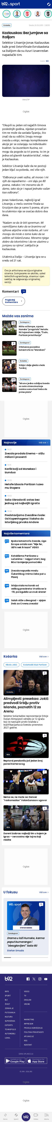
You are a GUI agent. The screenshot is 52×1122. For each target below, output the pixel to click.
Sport (8, 995)
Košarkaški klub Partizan (35, 664)
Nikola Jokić (11, 664)
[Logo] (11, 4)
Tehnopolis (10, 1029)
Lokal (7, 1038)
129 (6, 600)
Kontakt (28, 1045)
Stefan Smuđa (15, 950)
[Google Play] (15, 1061)
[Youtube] (45, 979)
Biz (6, 1000)
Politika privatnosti (34, 1032)
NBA (8, 754)
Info (7, 991)
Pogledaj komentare (11, 301)
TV (25, 995)
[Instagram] (39, 979)
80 (13, 323)
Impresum (28, 1023)
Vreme (27, 1004)
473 (7, 541)
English (27, 1000)
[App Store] (37, 1061)
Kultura (9, 1017)
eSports (9, 1025)
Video (26, 991)
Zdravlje (9, 1008)
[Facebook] (28, 979)
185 (6, 570)
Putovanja (10, 1012)
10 (24, 291)
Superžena (10, 1021)
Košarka (6, 25)
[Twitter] (33, 979)
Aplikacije (29, 1036)
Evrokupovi (24, 322)
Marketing (29, 1019)
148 (7, 585)
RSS (25, 1040)
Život (7, 1004)
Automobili (10, 1033)
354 (7, 556)
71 (41, 904)
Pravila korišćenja (33, 1028)
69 (13, 380)
